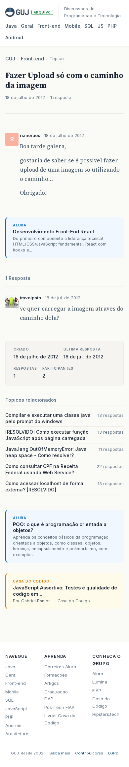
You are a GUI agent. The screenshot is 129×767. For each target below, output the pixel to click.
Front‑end (49, 26)
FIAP (96, 690)
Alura (97, 673)
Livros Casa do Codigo (59, 719)
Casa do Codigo (101, 702)
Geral (27, 26)
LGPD (113, 753)
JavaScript (16, 708)
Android (14, 37)
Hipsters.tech (105, 714)
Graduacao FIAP (56, 695)
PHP (112, 26)
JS (101, 26)
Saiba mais (59, 753)
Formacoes (55, 675)
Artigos (51, 683)
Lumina (99, 681)
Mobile (72, 26)
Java (11, 26)
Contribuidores (89, 753)
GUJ (10, 58)
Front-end (32, 58)
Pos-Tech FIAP (59, 707)
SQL (89, 26)
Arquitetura (16, 733)
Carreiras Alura (60, 666)
